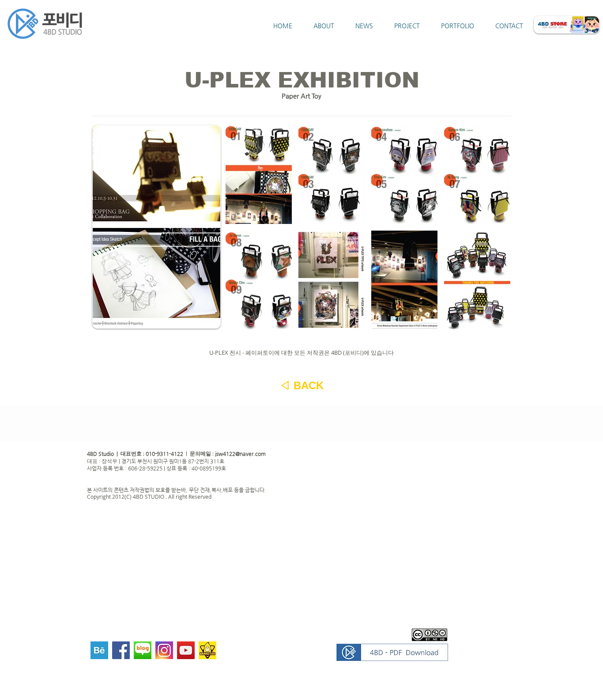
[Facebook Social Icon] (121, 650)
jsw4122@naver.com (240, 454)
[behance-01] (99, 650)
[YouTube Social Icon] (186, 650)
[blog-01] (142, 650)
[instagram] (164, 650)
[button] (259, 174)
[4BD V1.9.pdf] (392, 653)
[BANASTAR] (207, 650)
